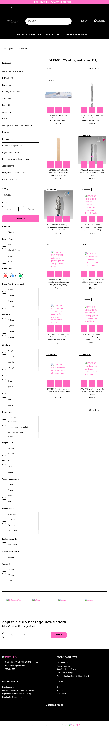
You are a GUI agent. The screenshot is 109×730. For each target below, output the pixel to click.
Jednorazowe (8, 166)
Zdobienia (6, 98)
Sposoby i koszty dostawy (67, 669)
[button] (82, 657)
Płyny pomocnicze (10, 152)
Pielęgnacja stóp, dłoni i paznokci (17, 159)
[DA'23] (67, 600)
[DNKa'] (41, 600)
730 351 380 (10, 669)
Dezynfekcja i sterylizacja (13, 172)
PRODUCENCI (9, 179)
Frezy (4, 118)
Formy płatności (63, 666)
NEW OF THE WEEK (12, 71)
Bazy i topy (53, 34)
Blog (58, 687)
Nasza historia (62, 694)
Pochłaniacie (7, 139)
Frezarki (6, 132)
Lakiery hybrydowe (75, 34)
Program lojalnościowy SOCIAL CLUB (73, 676)
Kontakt (60, 690)
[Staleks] (94, 600)
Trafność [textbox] (48, 68)
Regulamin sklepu (9, 687)
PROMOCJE (8, 78)
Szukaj (21, 219)
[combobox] (58, 68)
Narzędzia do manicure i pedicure (17, 125)
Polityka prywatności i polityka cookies (18, 690)
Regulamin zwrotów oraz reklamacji (16, 694)
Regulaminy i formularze (12, 697)
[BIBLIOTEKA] (15, 600)
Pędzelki (6, 105)
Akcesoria (6, 112)
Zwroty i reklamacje (65, 673)
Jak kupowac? (62, 662)
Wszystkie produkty (30, 34)
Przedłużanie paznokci (12, 145)
